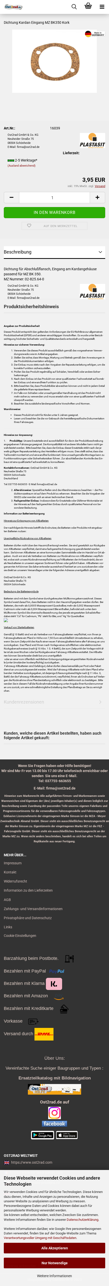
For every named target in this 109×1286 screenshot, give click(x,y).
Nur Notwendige (55, 1263)
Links (8, 927)
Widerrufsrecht (15, 881)
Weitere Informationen (54, 1276)
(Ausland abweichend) (21, 165)
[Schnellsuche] (74, 7)
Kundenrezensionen (24, 702)
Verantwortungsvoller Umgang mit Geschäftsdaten (40, 1238)
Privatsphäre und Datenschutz (28, 918)
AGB (7, 900)
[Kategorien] (102, 7)
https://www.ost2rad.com (31, 1162)
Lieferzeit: (71, 153)
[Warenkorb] (88, 7)
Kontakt (10, 872)
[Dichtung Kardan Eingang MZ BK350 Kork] (54, 61)
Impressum (13, 863)
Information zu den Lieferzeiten (28, 890)
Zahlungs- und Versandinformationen (33, 909)
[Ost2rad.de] (11, 7)
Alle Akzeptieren (54, 1248)
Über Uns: (54, 1058)
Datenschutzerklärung (82, 1220)
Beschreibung (17, 252)
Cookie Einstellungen (20, 936)
